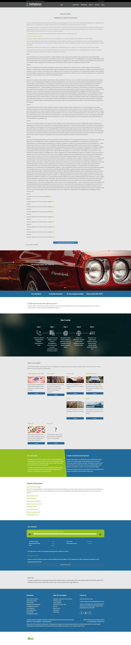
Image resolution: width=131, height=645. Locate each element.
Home (61, 5)
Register (102, 1)
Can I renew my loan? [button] (31, 498)
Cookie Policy (30, 602)
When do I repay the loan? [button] (32, 515)
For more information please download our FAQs (65, 242)
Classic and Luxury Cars (59, 604)
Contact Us (97, 5)
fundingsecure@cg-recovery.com (35, 36)
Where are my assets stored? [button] (33, 512)
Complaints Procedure (32, 606)
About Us (91, 5)
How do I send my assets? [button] (32, 509)
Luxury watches (70, 373)
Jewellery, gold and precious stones (36, 373)
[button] (10, 270)
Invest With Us (76, 5)
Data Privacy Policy (32, 600)
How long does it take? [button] (32, 506)
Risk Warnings (84, 5)
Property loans (50, 373)
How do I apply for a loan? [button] (32, 496)
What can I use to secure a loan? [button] (34, 504)
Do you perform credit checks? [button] (34, 501)
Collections (30, 423)
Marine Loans (56, 608)
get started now (42, 269)
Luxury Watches (57, 602)
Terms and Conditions (32, 599)
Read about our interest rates (65, 564)
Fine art (68, 398)
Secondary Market (31, 610)
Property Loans (57, 600)
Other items (50, 423)
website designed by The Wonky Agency (93, 619)
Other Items (56, 612)
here (50, 196)
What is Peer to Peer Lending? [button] (34, 487)
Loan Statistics (30, 608)
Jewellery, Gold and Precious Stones (62, 599)
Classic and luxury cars (91, 373)
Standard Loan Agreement (33, 604)
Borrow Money (68, 5)
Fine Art (55, 606)
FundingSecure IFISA (32, 613)
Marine (87, 398)
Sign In (99, 1)
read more (36, 393)
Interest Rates (30, 612)
